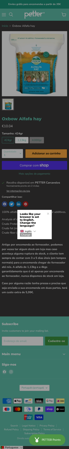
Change (25, 234)
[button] (28, 231)
